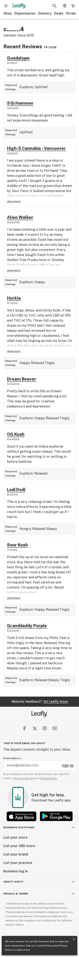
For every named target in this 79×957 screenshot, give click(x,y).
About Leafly (13, 881)
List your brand (15, 854)
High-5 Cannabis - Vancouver (36, 148)
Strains (72, 13)
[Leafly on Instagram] (45, 728)
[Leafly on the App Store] (21, 816)
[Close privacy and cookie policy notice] (74, 939)
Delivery (45, 13)
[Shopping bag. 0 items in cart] (73, 5)
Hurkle (14, 298)
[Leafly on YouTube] (55, 728)
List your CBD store (19, 846)
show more (13, 201)
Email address (12, 758)
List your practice (17, 863)
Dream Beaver (21, 379)
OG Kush (15, 434)
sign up (68, 765)
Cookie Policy (44, 945)
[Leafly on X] (34, 728)
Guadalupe (18, 58)
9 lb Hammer (20, 103)
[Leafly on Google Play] (56, 816)
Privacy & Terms (15, 893)
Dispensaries (25, 13)
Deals (58, 13)
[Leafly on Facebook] (24, 728)
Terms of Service (23, 778)
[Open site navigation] (5, 5)
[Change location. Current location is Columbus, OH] (64, 5)
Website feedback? (39, 702)
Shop (7, 13)
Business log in (15, 871)
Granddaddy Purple (27, 625)
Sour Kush (17, 544)
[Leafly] (19, 5)
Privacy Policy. (48, 778)
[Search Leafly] (54, 5)
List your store (15, 837)
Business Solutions (18, 827)
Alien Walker (20, 217)
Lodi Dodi (16, 489)
